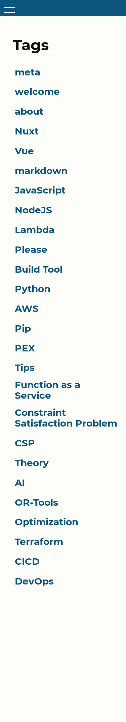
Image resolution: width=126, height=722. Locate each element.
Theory (32, 462)
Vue (24, 151)
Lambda (34, 229)
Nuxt (27, 131)
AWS (27, 308)
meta (27, 72)
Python (32, 288)
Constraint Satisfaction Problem (66, 418)
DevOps (34, 581)
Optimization (46, 521)
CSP (25, 443)
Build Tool (38, 269)
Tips (25, 367)
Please (31, 249)
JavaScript (40, 190)
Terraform (39, 541)
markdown (41, 170)
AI (20, 482)
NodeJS (33, 210)
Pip (23, 328)
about (29, 111)
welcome (37, 91)
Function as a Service (47, 390)
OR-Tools (36, 502)
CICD (27, 561)
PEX (25, 348)
